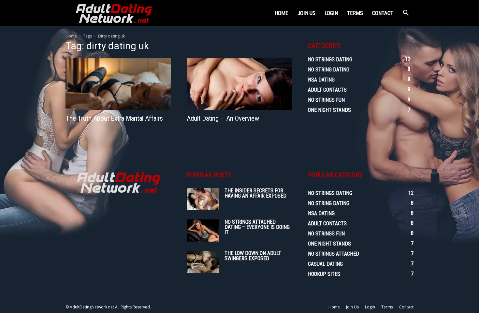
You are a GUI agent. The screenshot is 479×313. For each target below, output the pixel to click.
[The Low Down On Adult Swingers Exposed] (203, 262)
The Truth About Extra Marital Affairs (114, 118)
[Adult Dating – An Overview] (239, 84)
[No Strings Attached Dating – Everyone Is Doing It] (203, 230)
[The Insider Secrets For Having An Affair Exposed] (203, 199)
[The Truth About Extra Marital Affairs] (118, 84)
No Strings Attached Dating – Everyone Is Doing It (257, 227)
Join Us (306, 13)
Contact (382, 13)
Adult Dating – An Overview (223, 118)
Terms (355, 13)
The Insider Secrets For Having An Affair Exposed (255, 193)
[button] (406, 13)
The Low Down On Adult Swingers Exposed (253, 255)
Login (331, 13)
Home (281, 13)
